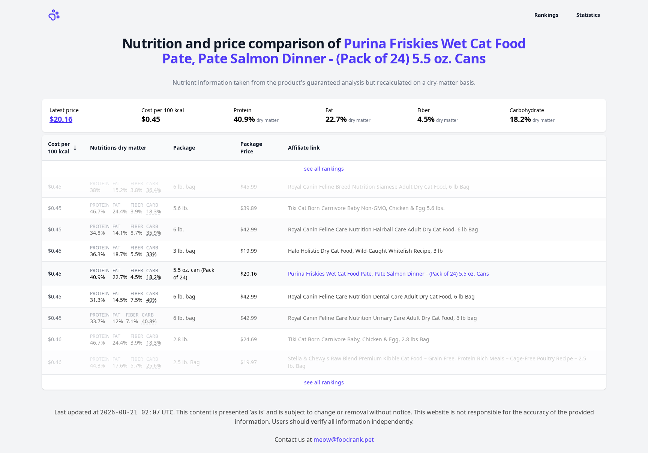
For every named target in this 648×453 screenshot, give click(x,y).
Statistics (588, 14)
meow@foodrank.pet (344, 439)
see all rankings (324, 168)
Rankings (546, 14)
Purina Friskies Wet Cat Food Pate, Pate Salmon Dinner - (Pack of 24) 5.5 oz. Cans (344, 51)
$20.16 (61, 119)
